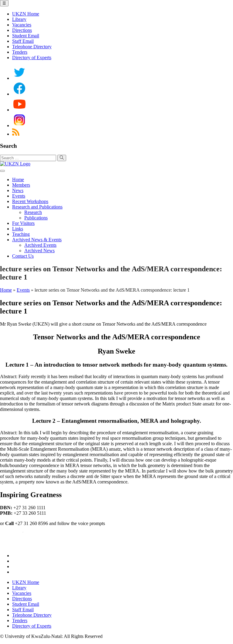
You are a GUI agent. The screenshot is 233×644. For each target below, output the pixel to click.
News (17, 190)
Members (21, 185)
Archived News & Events (37, 239)
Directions (22, 30)
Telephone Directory (32, 46)
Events (18, 195)
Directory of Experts (31, 57)
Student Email (25, 35)
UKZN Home (25, 13)
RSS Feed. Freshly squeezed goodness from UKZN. (62, 572)
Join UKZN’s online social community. (49, 561)
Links (17, 228)
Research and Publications (37, 206)
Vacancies (21, 24)
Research (33, 212)
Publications (36, 217)
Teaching (21, 234)
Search (8, 146)
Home (18, 179)
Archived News (39, 250)
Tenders (19, 52)
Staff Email (23, 41)
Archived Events (40, 245)
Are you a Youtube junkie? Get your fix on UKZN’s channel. (71, 566)
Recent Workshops (30, 201)
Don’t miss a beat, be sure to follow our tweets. (57, 555)
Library (19, 19)
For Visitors (23, 223)
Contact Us (23, 256)
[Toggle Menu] (2, 171)
